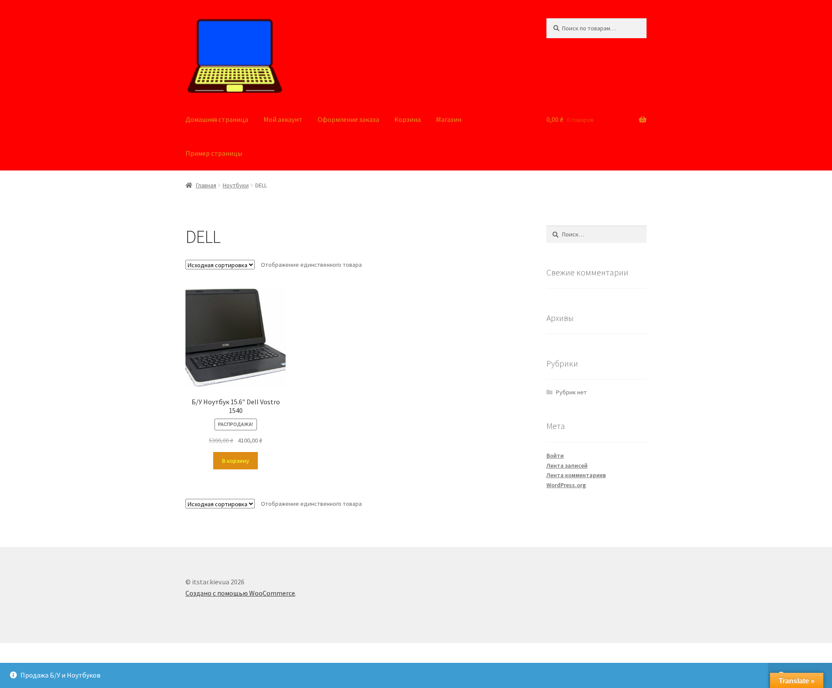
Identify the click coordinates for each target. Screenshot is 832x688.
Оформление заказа (348, 119)
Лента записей (567, 465)
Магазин (449, 119)
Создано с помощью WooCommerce (240, 593)
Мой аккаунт (282, 119)
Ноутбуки (236, 185)
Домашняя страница (216, 119)
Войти (555, 455)
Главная (206, 185)
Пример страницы (213, 153)
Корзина (407, 119)
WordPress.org (566, 485)
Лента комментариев (576, 475)
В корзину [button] (235, 461)
